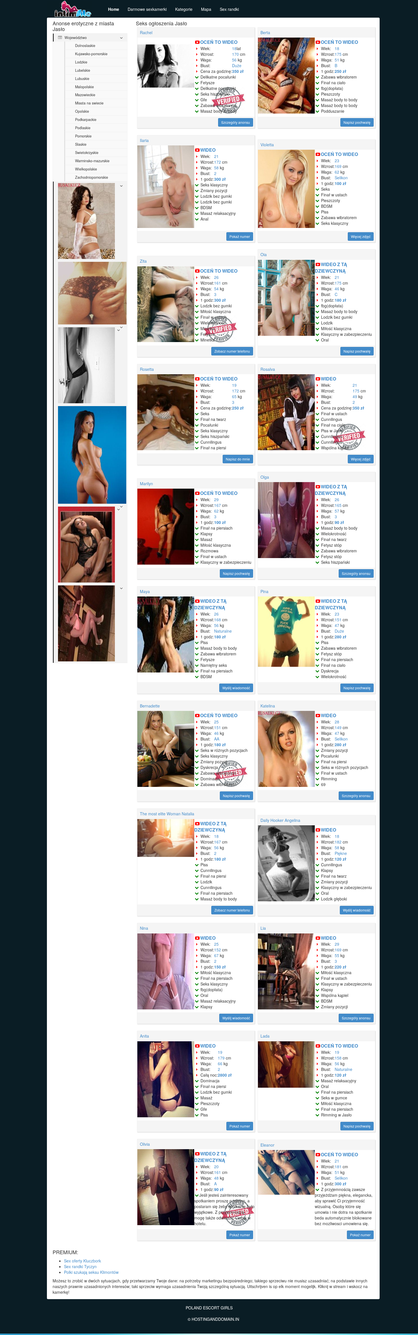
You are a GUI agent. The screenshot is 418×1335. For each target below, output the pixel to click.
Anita (144, 1036)
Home (113, 9)
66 (220, 1063)
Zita (143, 261)
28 (337, 722)
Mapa (206, 9)
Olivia (145, 1144)
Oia (263, 254)
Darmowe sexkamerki (147, 9)
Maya (145, 591)
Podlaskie (82, 127)
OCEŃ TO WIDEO (218, 42)
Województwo (75, 37)
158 (338, 1058)
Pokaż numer (239, 236)
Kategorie (184, 9)
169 (338, 166)
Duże (236, 65)
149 (338, 727)
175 (338, 54)
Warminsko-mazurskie (92, 160)
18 (234, 48)
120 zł (340, 859)
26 (216, 277)
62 (337, 172)
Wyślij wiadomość (236, 687)
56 (234, 60)
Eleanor (267, 1145)
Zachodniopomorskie (91, 177)
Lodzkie (81, 62)
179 (221, 1058)
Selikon (341, 177)
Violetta (267, 144)
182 (338, 842)
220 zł (340, 967)
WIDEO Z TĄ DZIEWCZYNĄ (331, 267)
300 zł (220, 179)
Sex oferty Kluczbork (82, 1261)
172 (217, 162)
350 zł (238, 71)
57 (337, 511)
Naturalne (223, 631)
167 (217, 505)
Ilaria (144, 140)
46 (337, 288)
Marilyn (146, 483)
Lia (263, 928)
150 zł (220, 967)
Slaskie (80, 144)
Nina (144, 928)
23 (337, 160)
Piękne (341, 853)
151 (338, 619)
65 (234, 396)
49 (355, 396)
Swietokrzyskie (86, 152)
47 (337, 625)
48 (216, 1178)
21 (216, 156)
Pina (264, 591)
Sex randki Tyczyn (80, 1266)
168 (217, 619)
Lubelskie (82, 70)
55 (337, 955)
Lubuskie (82, 78)
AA (216, 739)
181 (338, 1166)
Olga (264, 477)
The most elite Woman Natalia (167, 813)
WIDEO (208, 150)
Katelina (267, 706)
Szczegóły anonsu (235, 122)
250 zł (340, 71)
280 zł (340, 636)
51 (337, 60)
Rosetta (147, 369)
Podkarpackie (85, 119)
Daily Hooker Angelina (280, 820)
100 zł (340, 183)
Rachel (146, 32)
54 (216, 288)
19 (234, 385)
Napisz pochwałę (357, 122)
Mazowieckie (85, 94)
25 (216, 722)
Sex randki (229, 9)
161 (217, 283)
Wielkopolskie (86, 169)
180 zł (340, 300)
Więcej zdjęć (361, 236)
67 (216, 955)
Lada (265, 1036)
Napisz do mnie (238, 458)
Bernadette (150, 706)
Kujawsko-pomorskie (91, 53)
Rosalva (267, 369)
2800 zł (225, 1075)
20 (216, 1166)
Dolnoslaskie (85, 45)
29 (216, 499)
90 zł (339, 522)
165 (338, 505)
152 (217, 950)
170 (235, 54)
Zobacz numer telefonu (232, 351)
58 (216, 167)
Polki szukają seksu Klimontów (91, 1272)
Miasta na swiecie (89, 103)
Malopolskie (84, 86)
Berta (265, 32)
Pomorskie (83, 136)
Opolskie (82, 111)
